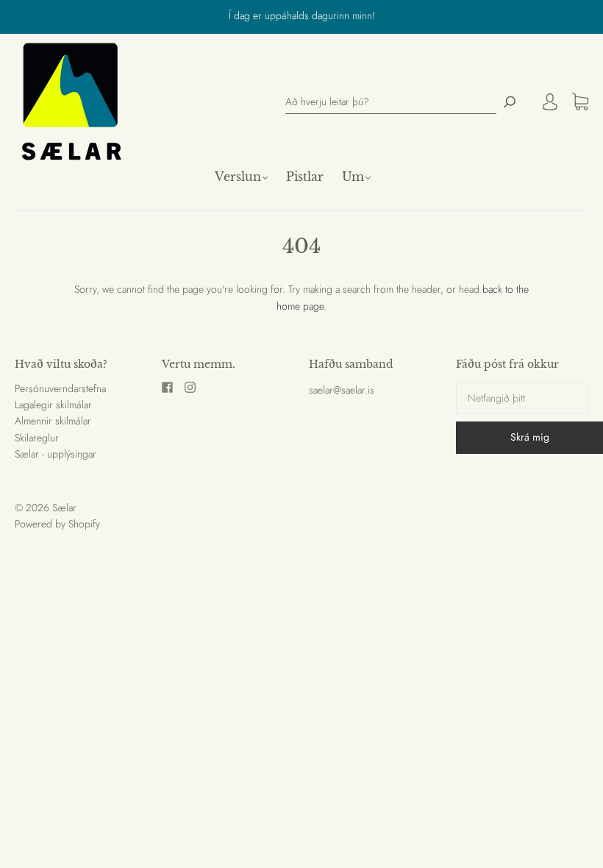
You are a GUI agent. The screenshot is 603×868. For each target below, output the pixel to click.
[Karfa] (580, 102)
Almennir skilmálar (53, 420)
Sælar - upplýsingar (55, 454)
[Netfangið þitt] (522, 398)
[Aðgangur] (550, 101)
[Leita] (510, 102)
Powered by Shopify (57, 523)
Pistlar (305, 176)
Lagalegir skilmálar (53, 404)
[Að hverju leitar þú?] (390, 102)
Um (353, 176)
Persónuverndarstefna (60, 388)
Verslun (238, 176)
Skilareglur (37, 437)
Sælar (64, 507)
